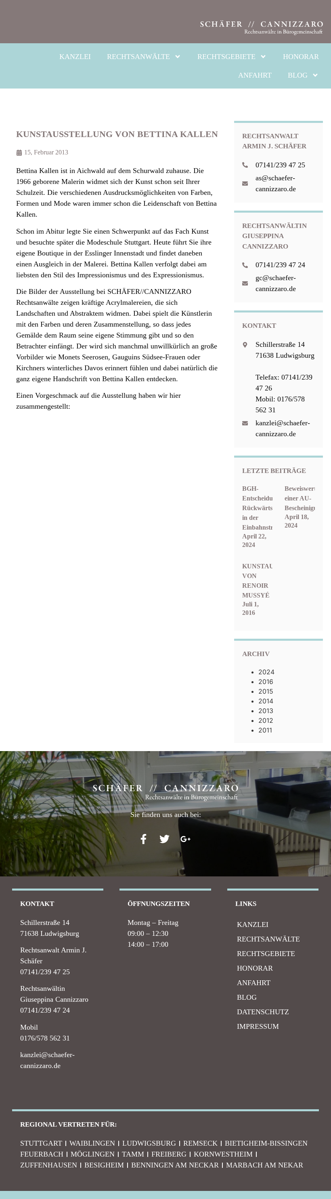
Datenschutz (263, 1012)
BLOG (298, 75)
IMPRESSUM (258, 1026)
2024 (266, 672)
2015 (265, 691)
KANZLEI (75, 57)
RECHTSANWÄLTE (138, 57)
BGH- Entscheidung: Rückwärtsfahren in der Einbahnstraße (266, 508)
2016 (265, 682)
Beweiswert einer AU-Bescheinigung (304, 498)
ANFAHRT (255, 75)
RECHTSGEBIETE (226, 57)
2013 (265, 711)
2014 (265, 701)
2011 (265, 730)
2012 (265, 720)
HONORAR (301, 57)
